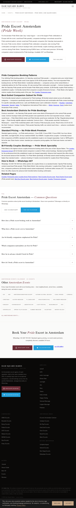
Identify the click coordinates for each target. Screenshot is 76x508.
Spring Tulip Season (20, 309)
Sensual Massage (45, 401)
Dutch (62, 105)
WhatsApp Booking (14, 59)
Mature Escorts (6, 434)
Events (10, 13)
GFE (41, 372)
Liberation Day (28, 304)
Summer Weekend (35, 309)
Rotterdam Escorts (45, 454)
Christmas (6, 299)
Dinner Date (43, 378)
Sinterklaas (7, 309)
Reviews (4, 477)
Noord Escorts (44, 434)
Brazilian (62, 103)
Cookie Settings (19, 497)
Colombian (69, 103)
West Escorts (44, 437)
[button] (38, 220)
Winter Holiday (59, 309)
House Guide (5, 467)
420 (4, 294)
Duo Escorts (5, 440)
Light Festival (41, 304)
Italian (17, 105)
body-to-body (43, 394)
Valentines (47, 309)
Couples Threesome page (43, 92)
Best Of (4, 471)
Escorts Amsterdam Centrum (48, 417)
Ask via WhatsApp (11, 209)
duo (41, 385)
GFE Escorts (5, 430)
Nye (62, 304)
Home (3, 13)
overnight (42, 382)
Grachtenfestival (44, 299)
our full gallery (59, 346)
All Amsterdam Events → (10, 315)
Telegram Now (44, 347)
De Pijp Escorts (44, 424)
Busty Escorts (6, 424)
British (51, 105)
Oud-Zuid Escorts (45, 427)
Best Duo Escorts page (22, 179)
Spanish (12, 105)
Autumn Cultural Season (44, 294)
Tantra (41, 391)
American (56, 105)
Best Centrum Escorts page (38, 179)
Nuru (41, 388)
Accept (68, 503)
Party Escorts (6, 443)
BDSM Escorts (6, 437)
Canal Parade (59, 294)
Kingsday (6, 304)
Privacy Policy (21, 505)
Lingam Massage (45, 404)
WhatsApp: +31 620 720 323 (64, 1)
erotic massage (44, 375)
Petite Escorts (6, 427)
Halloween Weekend (59, 299)
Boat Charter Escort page (64, 177)
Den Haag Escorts (45, 451)
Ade (9, 294)
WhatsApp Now (23, 347)
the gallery (58, 59)
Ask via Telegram (30, 209)
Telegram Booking (38, 59)
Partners (42, 407)
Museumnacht (53, 304)
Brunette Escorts (6, 421)
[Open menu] (72, 7)
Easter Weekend (18, 299)
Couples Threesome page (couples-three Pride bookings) (20, 177)
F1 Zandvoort (30, 299)
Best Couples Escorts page (46, 177)
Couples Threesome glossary (57, 179)
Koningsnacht (16, 304)
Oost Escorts (43, 430)
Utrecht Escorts (44, 448)
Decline (57, 503)
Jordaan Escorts (44, 421)
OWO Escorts (6, 417)
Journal (4, 464)
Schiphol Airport (44, 444)
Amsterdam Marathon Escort (23, 294)
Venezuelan (5, 105)
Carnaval (70, 294)
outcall (42, 369)
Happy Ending (44, 398)
